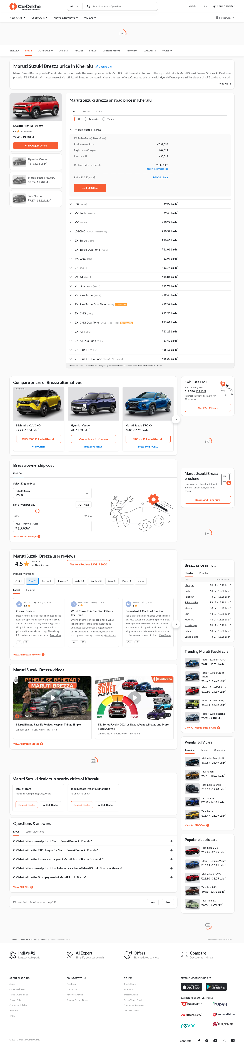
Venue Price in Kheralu (93, 439)
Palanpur (189, 596)
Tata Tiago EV (208, 900)
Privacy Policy (16, 1000)
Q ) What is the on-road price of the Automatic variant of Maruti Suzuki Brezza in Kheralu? (67, 868)
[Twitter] (206, 1041)
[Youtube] (215, 1041)
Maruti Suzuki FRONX (139, 425)
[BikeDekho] (191, 1004)
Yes (153, 902)
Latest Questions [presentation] (35, 831)
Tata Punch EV (209, 887)
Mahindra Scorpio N (212, 758)
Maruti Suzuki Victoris (213, 687)
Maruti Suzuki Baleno (213, 713)
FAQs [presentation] (16, 831)
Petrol (86, 111)
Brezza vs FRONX (148, 446)
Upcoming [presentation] (219, 749)
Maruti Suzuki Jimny (212, 700)
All (74, 111)
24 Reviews (27, 131)
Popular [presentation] (203, 573)
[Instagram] (224, 1041)
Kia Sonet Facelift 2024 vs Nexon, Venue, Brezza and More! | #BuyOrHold (134, 726)
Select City (225, 17)
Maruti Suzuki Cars (205, 727)
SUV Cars (200, 825)
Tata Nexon (207, 797)
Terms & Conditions (18, 994)
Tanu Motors (23, 788)
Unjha (188, 591)
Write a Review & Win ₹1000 (88, 564)
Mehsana (189, 619)
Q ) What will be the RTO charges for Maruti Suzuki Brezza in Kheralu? (55, 850)
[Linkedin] (233, 1041)
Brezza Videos (31, 743)
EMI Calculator (160, 177)
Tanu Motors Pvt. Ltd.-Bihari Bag (90, 788)
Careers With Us (17, 989)
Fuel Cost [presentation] (18, 473)
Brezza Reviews (32, 654)
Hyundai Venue (80, 425)
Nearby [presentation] (189, 573)
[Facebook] (199, 1041)
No (168, 902)
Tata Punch (207, 771)
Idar (187, 613)
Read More (225, 83)
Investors (13, 1010)
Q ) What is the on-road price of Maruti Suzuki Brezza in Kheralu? (52, 841)
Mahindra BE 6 (209, 847)
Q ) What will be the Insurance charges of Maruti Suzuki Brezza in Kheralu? (58, 859)
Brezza (14, 50)
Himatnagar (191, 625)
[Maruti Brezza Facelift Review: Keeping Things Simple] (52, 698)
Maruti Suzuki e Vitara (213, 860)
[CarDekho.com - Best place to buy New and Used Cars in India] (25, 6)
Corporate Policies (18, 1005)
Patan (188, 631)
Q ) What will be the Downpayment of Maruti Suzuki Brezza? (49, 877)
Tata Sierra (207, 811)
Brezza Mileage (27, 536)
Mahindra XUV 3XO (28, 425)
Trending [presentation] (190, 749)
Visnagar (189, 585)
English (192, 5)
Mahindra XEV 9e (211, 874)
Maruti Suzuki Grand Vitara (212, 674)
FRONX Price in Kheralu (148, 439)
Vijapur (188, 608)
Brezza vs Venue (93, 446)
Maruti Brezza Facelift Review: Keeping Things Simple (48, 724)
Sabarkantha (191, 602)
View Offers (38, 446)
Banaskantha (191, 636)
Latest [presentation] (204, 749)
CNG (99, 111)
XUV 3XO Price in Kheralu (38, 439)
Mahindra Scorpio (211, 784)
